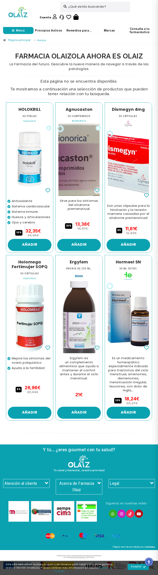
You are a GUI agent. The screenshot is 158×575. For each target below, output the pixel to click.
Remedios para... (79, 30)
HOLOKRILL (30, 109)
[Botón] (76, 17)
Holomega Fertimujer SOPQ (30, 265)
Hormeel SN (128, 262)
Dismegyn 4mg (128, 109)
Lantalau (150, 547)
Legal (114, 483)
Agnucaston (79, 109)
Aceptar (136, 567)
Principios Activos (48, 30)
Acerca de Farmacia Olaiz (76, 486)
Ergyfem (79, 262)
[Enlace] (18, 12)
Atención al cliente (20, 483)
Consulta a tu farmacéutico (140, 30)
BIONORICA (79, 121)
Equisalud (29, 121)
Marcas (109, 30)
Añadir (29, 245)
